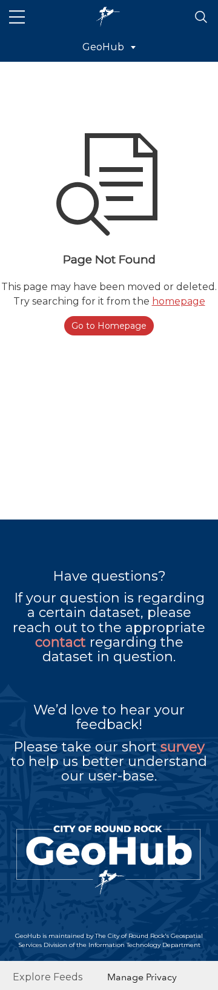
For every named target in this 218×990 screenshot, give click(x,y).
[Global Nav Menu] (17, 17)
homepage (178, 301)
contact (60, 642)
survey (182, 747)
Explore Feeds (47, 977)
